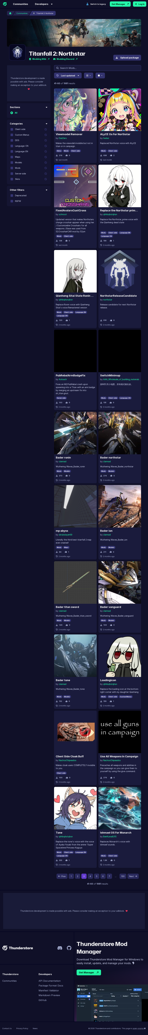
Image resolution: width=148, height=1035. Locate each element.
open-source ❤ (139, 1028)
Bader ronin (63, 457)
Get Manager (118, 4)
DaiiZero (63, 138)
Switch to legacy (98, 4)
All (16, 113)
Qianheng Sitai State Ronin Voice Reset (75, 295)
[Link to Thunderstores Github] (69, 948)
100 (123, 876)
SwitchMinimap (110, 375)
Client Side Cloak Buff (70, 756)
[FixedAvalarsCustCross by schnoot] (75, 186)
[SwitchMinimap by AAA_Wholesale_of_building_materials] (119, 351)
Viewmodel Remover (69, 134)
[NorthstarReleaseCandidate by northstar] (119, 271)
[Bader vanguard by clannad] (119, 582)
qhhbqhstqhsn (110, 214)
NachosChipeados (67, 760)
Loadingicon (108, 680)
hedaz (106, 138)
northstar (107, 299)
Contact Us (7, 1028)
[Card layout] (88, 75)
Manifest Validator (49, 990)
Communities (20, 4)
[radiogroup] (28, 113)
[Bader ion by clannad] (119, 506)
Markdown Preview (49, 995)
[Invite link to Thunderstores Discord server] (60, 948)
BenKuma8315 (109, 836)
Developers (41, 4)
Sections (15, 107)
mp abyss (62, 530)
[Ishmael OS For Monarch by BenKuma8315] (119, 808)
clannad (62, 461)
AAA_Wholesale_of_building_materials (121, 379)
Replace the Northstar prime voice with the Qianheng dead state (119, 210)
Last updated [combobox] (68, 75)
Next (131, 876)
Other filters (17, 189)
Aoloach (63, 379)
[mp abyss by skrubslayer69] (75, 506)
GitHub (43, 1000)
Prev (63, 876)
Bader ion (106, 530)
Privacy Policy (22, 1028)
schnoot (63, 214)
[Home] (5, 4)
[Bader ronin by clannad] (75, 433)
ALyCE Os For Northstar (115, 134)
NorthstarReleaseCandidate (118, 295)
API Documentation (50, 980)
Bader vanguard (110, 606)
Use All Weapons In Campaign (119, 756)
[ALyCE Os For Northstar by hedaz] (119, 109)
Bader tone (63, 680)
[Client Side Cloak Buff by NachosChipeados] (75, 732)
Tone (59, 832)
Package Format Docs (51, 985)
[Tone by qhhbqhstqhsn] (75, 808)
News (35, 1028)
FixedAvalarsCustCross (71, 210)
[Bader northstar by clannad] (119, 433)
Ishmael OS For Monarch (115, 832)
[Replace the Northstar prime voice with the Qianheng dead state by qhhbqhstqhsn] (119, 186)
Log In (141, 4)
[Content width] (100, 75)
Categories (16, 123)
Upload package (129, 57)
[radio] (11, 113)
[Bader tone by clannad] (75, 655)
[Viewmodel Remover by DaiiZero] (75, 109)
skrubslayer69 (65, 534)
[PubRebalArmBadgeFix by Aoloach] (75, 351)
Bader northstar (110, 457)
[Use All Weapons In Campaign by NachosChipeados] (119, 732)
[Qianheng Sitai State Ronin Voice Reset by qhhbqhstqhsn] (75, 271)
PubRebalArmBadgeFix (70, 375)
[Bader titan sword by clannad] (75, 582)
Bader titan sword (67, 606)
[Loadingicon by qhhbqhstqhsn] (119, 655)
